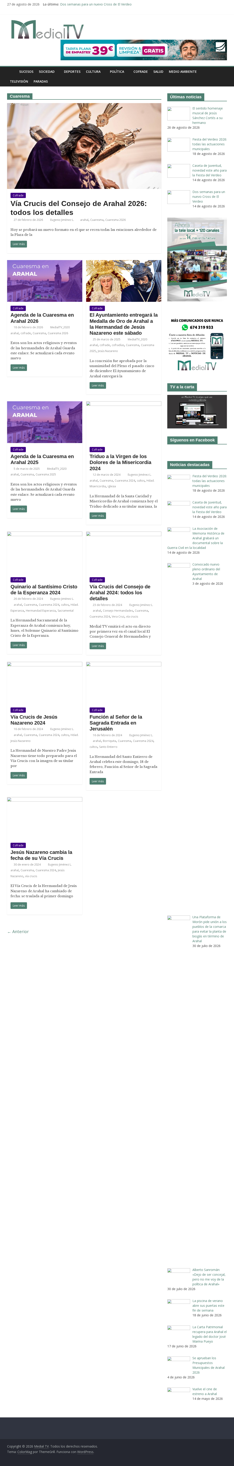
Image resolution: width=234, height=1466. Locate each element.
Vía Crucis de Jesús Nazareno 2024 (34, 720)
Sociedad (47, 71)
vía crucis (132, 616)
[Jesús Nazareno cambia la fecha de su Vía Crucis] (44, 799)
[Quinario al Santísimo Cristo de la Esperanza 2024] (44, 534)
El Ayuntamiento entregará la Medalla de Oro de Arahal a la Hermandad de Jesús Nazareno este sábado (124, 324)
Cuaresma (97, 220)
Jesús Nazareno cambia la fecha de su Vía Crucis (41, 855)
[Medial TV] (11, 71)
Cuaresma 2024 (125, 481)
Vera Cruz (118, 616)
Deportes (72, 71)
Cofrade (140, 71)
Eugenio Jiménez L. (62, 220)
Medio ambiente (183, 71)
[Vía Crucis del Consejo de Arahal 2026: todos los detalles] (84, 105)
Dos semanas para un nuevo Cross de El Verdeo (96, 4)
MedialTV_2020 (60, 327)
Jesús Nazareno (108, 351)
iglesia (112, 486)
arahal (84, 220)
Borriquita (109, 741)
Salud (158, 71)
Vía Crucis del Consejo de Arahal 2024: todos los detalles (120, 593)
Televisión (19, 81)
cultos (141, 481)
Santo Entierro (108, 747)
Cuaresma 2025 (46, 474)
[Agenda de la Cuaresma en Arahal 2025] (44, 404)
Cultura (93, 71)
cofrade (26, 333)
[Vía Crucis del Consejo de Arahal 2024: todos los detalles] (123, 534)
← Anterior (18, 931)
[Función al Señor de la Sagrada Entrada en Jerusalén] (123, 664)
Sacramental (66, 611)
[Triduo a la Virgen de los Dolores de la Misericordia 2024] (123, 404)
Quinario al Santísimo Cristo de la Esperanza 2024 (44, 589)
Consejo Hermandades (118, 611)
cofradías (118, 345)
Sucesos (26, 71)
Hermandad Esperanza (41, 611)
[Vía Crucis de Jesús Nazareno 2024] (44, 664)
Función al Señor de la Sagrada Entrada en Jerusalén (116, 723)
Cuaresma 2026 (115, 220)
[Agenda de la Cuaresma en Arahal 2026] (44, 262)
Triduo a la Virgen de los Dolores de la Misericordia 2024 (120, 462)
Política (117, 71)
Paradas (41, 81)
